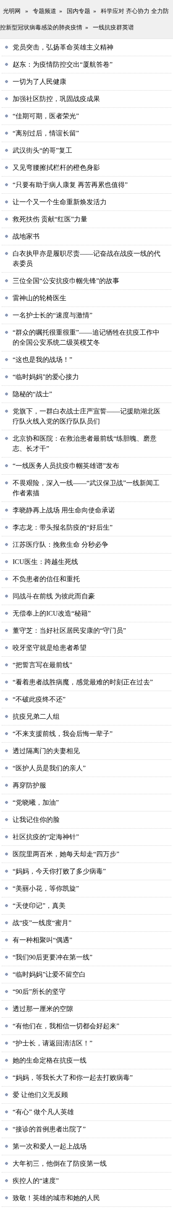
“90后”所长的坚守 (39, 991)
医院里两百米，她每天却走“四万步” (66, 854)
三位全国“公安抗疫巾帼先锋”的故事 (66, 280)
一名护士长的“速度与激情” (52, 315)
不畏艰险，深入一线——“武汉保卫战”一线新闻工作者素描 (86, 488)
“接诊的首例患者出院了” (49, 1129)
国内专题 (78, 11)
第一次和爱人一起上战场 (49, 1146)
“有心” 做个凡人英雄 (43, 1111)
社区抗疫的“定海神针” (46, 836)
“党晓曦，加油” (36, 802)
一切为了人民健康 (39, 81)
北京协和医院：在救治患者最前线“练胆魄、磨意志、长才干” (85, 443)
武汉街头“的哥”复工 (42, 150)
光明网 (12, 11)
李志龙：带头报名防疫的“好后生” (63, 527)
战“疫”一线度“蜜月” (42, 922)
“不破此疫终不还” (39, 699)
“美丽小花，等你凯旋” (46, 888)
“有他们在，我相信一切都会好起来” (66, 1025)
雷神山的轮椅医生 (39, 298)
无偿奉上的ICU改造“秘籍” (52, 613)
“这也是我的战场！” (42, 359)
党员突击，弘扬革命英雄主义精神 (63, 47)
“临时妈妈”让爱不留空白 (49, 974)
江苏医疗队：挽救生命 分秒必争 (60, 544)
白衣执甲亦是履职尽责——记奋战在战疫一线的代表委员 (86, 258)
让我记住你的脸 (36, 819)
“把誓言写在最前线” (42, 664)
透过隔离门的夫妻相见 (46, 750)
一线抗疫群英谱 (113, 27)
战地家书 (26, 236)
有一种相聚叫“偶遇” (42, 940)
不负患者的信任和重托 (46, 578)
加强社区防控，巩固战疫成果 (56, 98)
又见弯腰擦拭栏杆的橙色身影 (56, 167)
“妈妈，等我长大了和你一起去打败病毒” (73, 1077)
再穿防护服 (29, 785)
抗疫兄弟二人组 (36, 716)
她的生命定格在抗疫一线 (49, 1060)
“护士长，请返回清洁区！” (52, 1043)
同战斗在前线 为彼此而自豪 (54, 596)
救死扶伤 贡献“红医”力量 (50, 219)
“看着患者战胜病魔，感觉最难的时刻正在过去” (83, 682)
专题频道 (44, 11)
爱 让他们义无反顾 (40, 1094)
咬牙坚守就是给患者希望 (49, 647)
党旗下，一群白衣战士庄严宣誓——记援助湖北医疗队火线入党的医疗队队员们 (86, 416)
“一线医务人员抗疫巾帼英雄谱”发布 (66, 465)
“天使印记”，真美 (39, 905)
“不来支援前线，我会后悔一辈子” (63, 733)
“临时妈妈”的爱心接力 (46, 376)
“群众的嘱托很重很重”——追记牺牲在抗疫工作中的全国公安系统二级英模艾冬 (86, 337)
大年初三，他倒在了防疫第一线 (60, 1163)
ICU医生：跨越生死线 (45, 561)
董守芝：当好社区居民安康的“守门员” (69, 630)
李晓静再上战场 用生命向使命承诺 (64, 510)
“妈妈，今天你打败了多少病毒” (59, 871)
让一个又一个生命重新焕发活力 (60, 201)
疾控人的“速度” (36, 1180)
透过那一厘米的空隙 (43, 1008)
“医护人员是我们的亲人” (49, 768)
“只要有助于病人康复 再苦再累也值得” (70, 184)
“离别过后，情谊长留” (46, 133)
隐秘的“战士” (32, 394)
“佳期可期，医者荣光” (46, 116)
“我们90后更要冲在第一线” (52, 957)
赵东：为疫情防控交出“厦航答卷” (63, 64)
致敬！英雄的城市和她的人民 (56, 1197)
